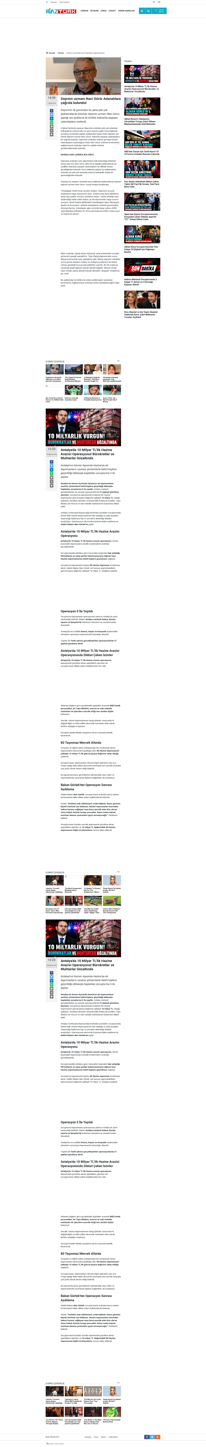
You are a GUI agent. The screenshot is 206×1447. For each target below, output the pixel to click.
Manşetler (54, 2)
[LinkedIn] (51, 118)
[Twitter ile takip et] (152, 1437)
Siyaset (112, 11)
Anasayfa (88, 1437)
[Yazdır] (51, 130)
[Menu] (142, 11)
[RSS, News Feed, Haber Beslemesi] (157, 1437)
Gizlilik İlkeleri (113, 1437)
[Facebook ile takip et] (147, 1437)
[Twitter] (51, 114)
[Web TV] (154, 2)
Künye (96, 1437)
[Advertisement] (103, 34)
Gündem (84, 11)
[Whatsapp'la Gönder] (51, 122)
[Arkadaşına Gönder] (51, 126)
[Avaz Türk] (61, 11)
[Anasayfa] (47, 2)
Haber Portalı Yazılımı (56, 1444)
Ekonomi (94, 11)
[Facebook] (51, 110)
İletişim (103, 1437)
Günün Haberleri (64, 2)
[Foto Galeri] (159, 2)
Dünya (104, 11)
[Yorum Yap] (51, 134)
